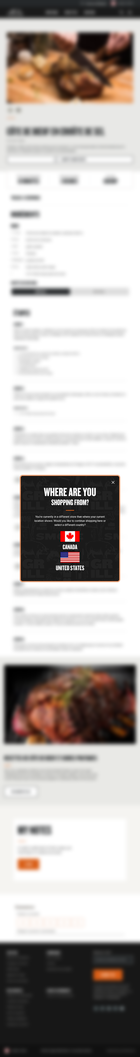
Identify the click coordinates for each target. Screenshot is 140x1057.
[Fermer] (113, 482)
